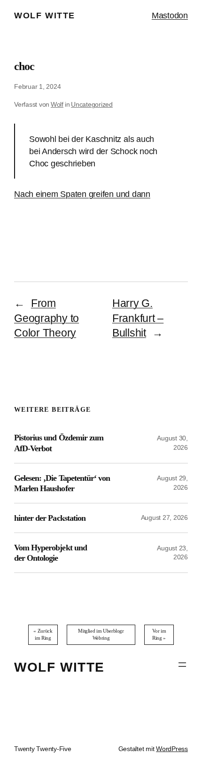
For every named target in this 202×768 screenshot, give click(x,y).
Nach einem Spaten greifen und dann (82, 194)
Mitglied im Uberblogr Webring (101, 634)
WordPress (172, 748)
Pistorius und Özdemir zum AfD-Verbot (58, 443)
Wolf (57, 104)
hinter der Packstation (49, 518)
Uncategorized (92, 104)
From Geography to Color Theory (46, 318)
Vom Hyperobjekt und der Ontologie (50, 553)
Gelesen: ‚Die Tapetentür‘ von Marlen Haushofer (62, 483)
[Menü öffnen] (182, 664)
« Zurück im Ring (42, 634)
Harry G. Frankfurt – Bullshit (137, 318)
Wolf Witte (44, 15)
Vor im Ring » (159, 634)
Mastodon (170, 15)
